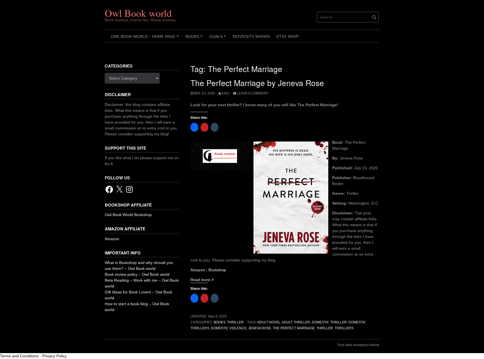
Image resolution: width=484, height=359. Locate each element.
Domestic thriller (329, 322)
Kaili (226, 93)
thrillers (344, 328)
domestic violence (228, 328)
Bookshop (217, 270)
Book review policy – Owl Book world (137, 274)
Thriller (235, 322)
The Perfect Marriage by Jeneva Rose (257, 82)
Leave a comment (252, 93)
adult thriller (296, 322)
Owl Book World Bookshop (128, 214)
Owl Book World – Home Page (145, 38)
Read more (202, 279)
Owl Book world (138, 13)
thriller (325, 328)
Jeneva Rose (259, 328)
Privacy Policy (54, 356)
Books (194, 38)
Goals (218, 38)
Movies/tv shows (251, 36)
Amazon (197, 270)
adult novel (268, 322)
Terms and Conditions (19, 356)
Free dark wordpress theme (358, 345)
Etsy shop (287, 36)
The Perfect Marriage (294, 328)
